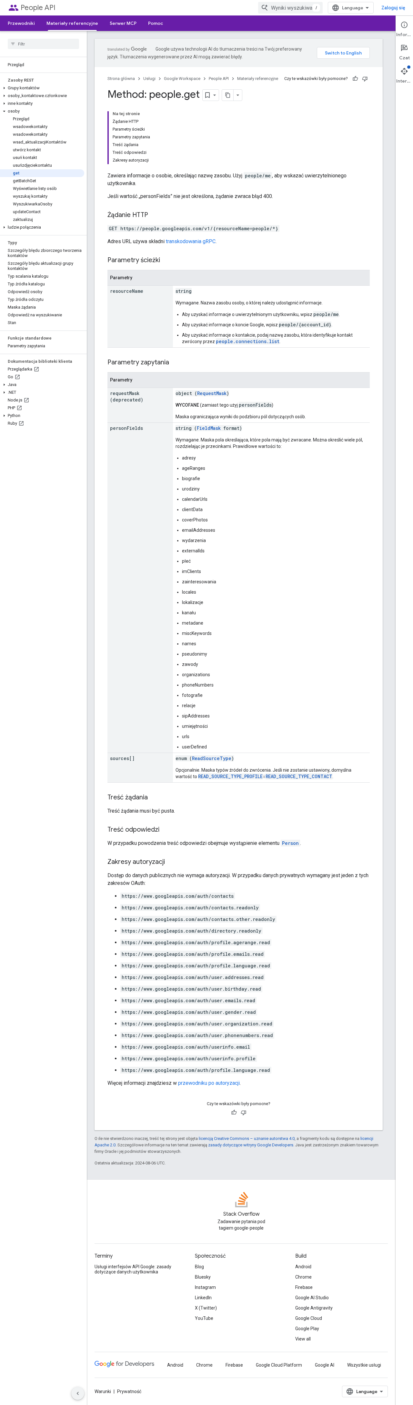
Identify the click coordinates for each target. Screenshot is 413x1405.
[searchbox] (43, 44)
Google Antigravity (314, 1308)
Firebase (304, 1287)
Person (290, 843)
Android (303, 1266)
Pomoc (155, 23)
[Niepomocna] (365, 79)
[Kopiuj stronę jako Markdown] (228, 95)
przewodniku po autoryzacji (209, 1083)
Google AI (324, 1365)
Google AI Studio (312, 1297)
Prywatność (129, 1391)
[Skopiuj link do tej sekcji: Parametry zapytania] (175, 363)
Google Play (307, 1328)
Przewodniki (21, 23)
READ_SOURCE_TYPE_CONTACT (299, 776)
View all (303, 1338)
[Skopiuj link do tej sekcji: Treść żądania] (154, 798)
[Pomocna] (355, 79)
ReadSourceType (211, 758)
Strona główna (121, 78)
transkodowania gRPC (191, 241)
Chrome (303, 1277)
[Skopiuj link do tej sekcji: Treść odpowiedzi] (165, 830)
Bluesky (203, 1277)
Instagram (205, 1287)
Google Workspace (182, 78)
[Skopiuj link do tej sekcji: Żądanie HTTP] (154, 215)
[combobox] (290, 8)
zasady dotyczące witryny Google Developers (250, 1145)
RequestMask (212, 393)
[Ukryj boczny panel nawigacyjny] (77, 1393)
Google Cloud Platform (279, 1365)
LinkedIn (203, 1297)
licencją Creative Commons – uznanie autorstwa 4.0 (247, 1138)
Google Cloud (308, 1318)
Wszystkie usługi (364, 1365)
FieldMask (209, 428)
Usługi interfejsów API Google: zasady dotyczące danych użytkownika (133, 1269)
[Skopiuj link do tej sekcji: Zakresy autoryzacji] (171, 862)
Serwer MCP (123, 23)
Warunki (103, 1391)
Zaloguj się (393, 7)
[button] (42, 88)
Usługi (149, 78)
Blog (199, 1266)
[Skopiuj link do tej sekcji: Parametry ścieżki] (166, 260)
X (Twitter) (206, 1308)
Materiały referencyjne (72, 23)
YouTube (204, 1318)
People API (38, 7)
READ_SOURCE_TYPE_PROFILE (230, 776)
